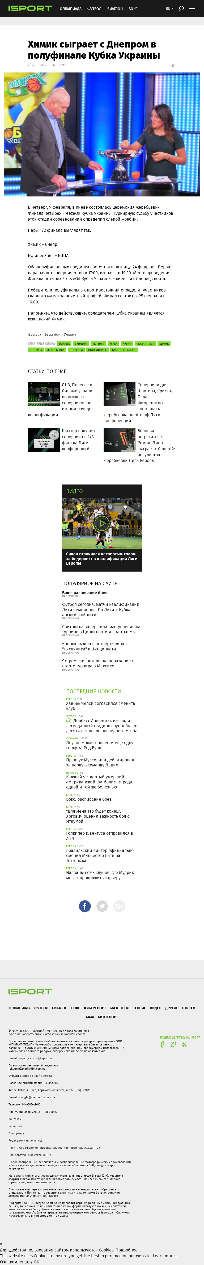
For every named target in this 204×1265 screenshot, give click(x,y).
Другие (171, 1008)
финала (64, 344)
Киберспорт (95, 1008)
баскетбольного (124, 350)
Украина (70, 334)
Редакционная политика (25, 1140)
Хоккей (188, 1008)
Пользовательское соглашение (29, 1155)
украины (81, 344)
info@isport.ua (43, 1058)
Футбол (94, 8)
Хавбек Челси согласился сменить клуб (100, 705)
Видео (74, 491)
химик (164, 344)
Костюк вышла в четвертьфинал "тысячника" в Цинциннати (94, 646)
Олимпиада (71, 8)
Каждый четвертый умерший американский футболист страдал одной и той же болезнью (100, 782)
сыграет (98, 344)
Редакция (15, 1126)
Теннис (139, 1008)
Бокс (133, 8)
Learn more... (165, 1256)
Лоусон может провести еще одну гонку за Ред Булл (99, 745)
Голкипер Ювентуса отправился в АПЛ (99, 835)
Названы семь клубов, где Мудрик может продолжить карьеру (100, 875)
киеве (127, 344)
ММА (90, 1017)
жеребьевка (55, 350)
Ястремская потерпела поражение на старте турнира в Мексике (99, 663)
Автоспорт (108, 1017)
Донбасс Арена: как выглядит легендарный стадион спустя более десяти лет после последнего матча (102, 726)
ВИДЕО (156, 1008)
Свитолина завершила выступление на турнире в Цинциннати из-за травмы (101, 629)
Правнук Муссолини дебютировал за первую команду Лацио (100, 762)
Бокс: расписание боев (85, 592)
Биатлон (115, 8)
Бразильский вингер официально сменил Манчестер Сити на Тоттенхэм (100, 855)
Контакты (15, 1119)
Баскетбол (53, 334)
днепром (76, 350)
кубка (113, 344)
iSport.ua (34, 334)
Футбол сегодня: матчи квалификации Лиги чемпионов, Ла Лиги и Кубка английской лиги (100, 609)
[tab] (85, 906)
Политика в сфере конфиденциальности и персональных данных (54, 1148)
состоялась (145, 344)
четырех (36, 350)
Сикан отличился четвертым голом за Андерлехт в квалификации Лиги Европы (101, 558)
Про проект (16, 1133)
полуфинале (97, 350)
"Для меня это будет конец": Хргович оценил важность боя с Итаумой (97, 816)
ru (168, 8)
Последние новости (93, 691)
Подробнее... (128, 1250)
